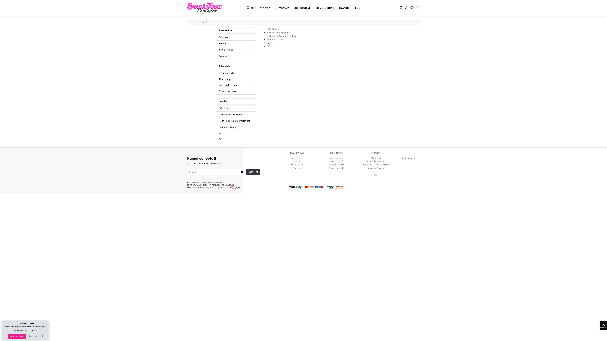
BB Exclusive (302, 7)
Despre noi (224, 37)
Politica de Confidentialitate (234, 120)
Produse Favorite (228, 85)
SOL (221, 139)
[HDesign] (234, 187)
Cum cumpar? (226, 79)
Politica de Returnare (230, 114)
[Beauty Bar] (204, 8)
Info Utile (224, 65)
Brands (344, 7)
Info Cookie (225, 108)
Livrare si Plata (226, 72)
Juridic (223, 101)
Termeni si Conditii (229, 126)
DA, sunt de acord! (17, 336)
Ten (252, 7)
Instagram (410, 158)
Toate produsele (228, 91)
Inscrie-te (253, 171)
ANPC (222, 133)
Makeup (283, 7)
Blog (357, 7)
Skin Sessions (325, 7)
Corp (266, 7)
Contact (224, 55)
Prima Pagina (194, 22)
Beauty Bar (225, 30)
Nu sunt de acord (35, 336)
